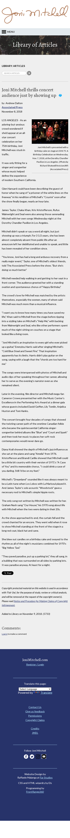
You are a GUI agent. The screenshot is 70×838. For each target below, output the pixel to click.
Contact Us (35, 707)
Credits (35, 728)
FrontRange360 (35, 791)
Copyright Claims (35, 720)
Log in (4, 634)
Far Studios (46, 777)
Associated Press (12, 107)
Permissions (35, 715)
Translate (46, 692)
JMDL (35, 732)
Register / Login (35, 664)
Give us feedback (35, 711)
